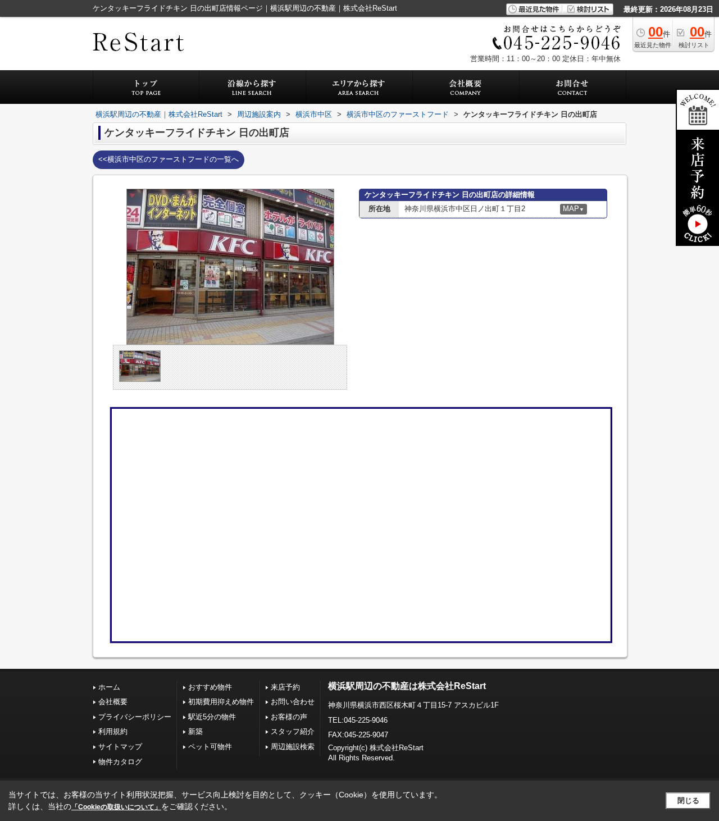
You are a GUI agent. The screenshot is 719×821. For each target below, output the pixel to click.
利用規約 (113, 731)
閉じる (688, 800)
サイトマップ (120, 746)
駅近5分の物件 (212, 717)
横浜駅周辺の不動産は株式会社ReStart (407, 686)
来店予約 (285, 687)
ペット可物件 (210, 746)
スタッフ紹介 (293, 731)
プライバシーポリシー (134, 717)
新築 (195, 731)
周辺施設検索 (293, 746)
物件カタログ (120, 762)
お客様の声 (289, 717)
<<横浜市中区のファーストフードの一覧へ (168, 159)
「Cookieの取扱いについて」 (116, 807)
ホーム (109, 687)
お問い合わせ (293, 701)
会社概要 (113, 701)
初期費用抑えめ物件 (221, 701)
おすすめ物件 (210, 687)
